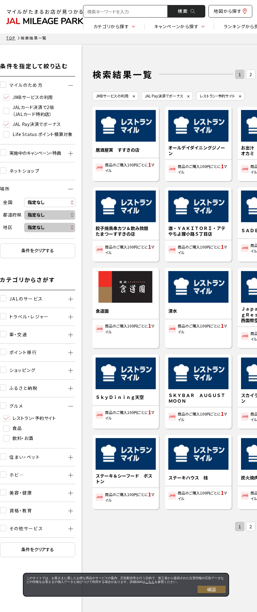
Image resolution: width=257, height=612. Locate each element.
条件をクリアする (37, 250)
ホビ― (16, 475)
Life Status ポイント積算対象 (43, 134)
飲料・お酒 (23, 438)
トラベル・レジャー (29, 316)
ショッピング (22, 370)
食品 (17, 428)
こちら (150, 581)
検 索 (182, 11)
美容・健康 (21, 492)
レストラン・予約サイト (34, 418)
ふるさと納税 (23, 388)
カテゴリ (111, 26)
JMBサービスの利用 (33, 97)
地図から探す (228, 11)
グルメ (16, 406)
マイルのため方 (26, 85)
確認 (211, 589)
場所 (5, 189)
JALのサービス (26, 299)
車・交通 (18, 334)
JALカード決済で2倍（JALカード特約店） (33, 110)
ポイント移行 (23, 352)
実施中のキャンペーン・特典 (35, 153)
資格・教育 (21, 510)
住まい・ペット (24, 457)
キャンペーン (176, 26)
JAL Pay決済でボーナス (37, 124)
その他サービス (26, 528)
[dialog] (126, 584)
